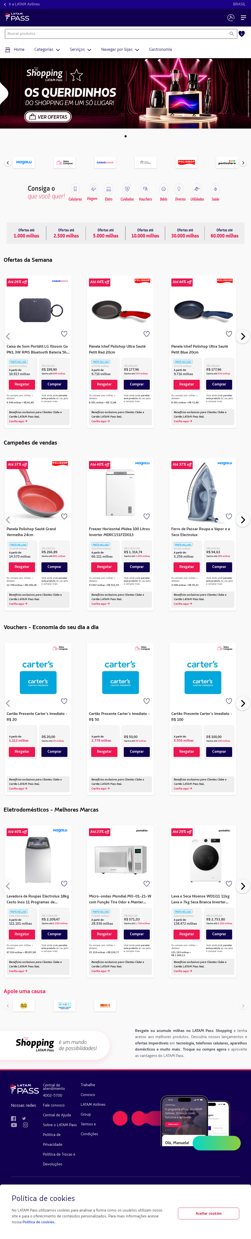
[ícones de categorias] (215, 189)
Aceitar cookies (209, 1214)
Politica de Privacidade (52, 1140)
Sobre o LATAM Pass (60, 1125)
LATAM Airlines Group (93, 1110)
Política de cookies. (39, 1222)
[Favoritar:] (65, 334)
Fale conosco (54, 1105)
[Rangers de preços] (66, 233)
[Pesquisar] (231, 34)
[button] (126, 136)
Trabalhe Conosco (88, 1090)
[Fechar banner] (235, 1199)
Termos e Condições (89, 1129)
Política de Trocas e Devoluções (59, 1159)
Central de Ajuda (57, 1115)
